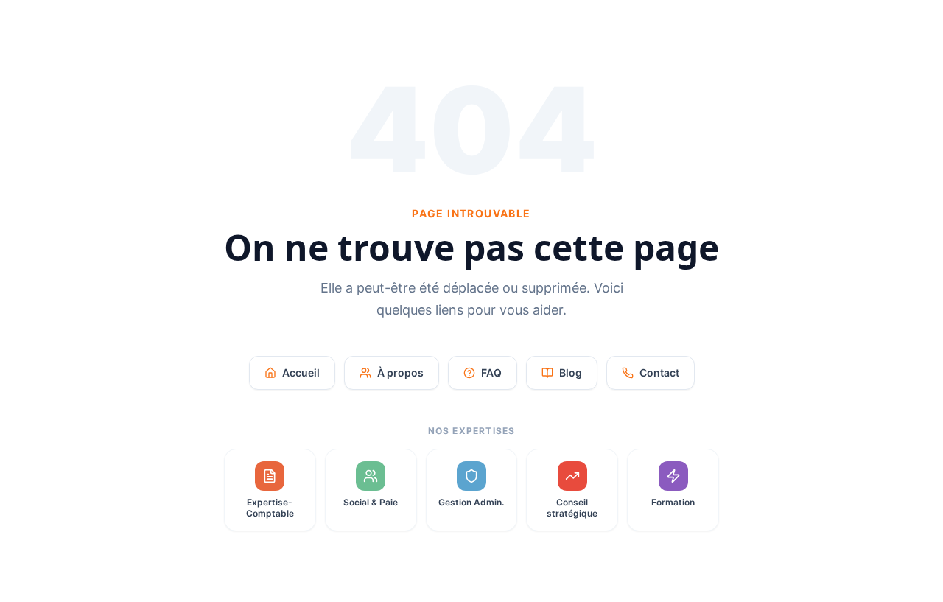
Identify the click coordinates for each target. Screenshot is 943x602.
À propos (400, 372)
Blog (570, 372)
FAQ (491, 372)
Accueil (301, 372)
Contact (659, 372)
